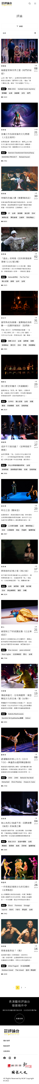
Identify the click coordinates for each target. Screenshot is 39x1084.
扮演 (25, 469)
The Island (19, 970)
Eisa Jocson (12, 650)
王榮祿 (24, 846)
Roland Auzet (24, 157)
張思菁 (3, 819)
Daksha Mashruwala (15, 714)
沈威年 (21, 217)
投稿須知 (6, 1051)
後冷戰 (28, 586)
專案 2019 (12, 341)
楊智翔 (3, 442)
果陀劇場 (14, 217)
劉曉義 (4, 93)
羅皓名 (3, 382)
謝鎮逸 (3, 66)
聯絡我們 (6, 1046)
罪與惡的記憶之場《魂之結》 (15, 570)
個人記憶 (5, 281)
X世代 (11, 909)
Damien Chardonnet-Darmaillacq (21, 153)
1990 (16, 778)
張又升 (3, 318)
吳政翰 (3, 194)
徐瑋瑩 (3, 691)
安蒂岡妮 (5, 469)
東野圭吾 (5, 217)
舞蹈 (3, 341)
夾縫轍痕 (10, 405)
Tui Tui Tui (24, 277)
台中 (17, 281)
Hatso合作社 (13, 277)
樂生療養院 (11, 590)
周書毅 (4, 846)
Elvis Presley (17, 782)
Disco (10, 905)
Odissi (27, 718)
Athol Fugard (13, 966)
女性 (23, 93)
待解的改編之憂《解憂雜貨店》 (16, 197)
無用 (17, 846)
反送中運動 (22, 841)
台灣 (10, 93)
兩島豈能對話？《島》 (12, 950)
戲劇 (3, 89)
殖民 (19, 590)
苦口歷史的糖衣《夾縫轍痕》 (15, 385)
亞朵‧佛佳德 (31, 970)
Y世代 (18, 909)
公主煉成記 (17, 654)
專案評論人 (30, 526)
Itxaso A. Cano (29, 782)
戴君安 (3, 755)
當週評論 (32, 530)
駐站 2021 (12, 89)
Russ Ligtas (6, 654)
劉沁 (3, 627)
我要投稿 (19, 1018)
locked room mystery (26, 89)
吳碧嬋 (16, 93)
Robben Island (7, 970)
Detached (5, 782)
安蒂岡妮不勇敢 (16, 469)
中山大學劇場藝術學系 (16, 465)
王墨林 (24, 530)
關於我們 (6, 1040)
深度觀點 (32, 345)
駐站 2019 (12, 841)
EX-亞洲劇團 (25, 966)
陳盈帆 (3, 882)
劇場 (12, 281)
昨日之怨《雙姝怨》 (11, 510)
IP (9, 213)
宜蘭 (22, 586)
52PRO (10, 401)
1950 (10, 778)
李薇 (24, 345)
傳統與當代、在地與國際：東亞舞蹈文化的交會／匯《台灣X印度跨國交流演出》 (16, 698)
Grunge (27, 905)
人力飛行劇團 (13, 526)
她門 (28, 93)
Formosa (18, 905)
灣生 (17, 530)
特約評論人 (30, 217)
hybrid (4, 909)
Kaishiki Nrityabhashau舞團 (12, 718)
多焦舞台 (5, 345)
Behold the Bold (26, 778)
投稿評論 (25, 405)
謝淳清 (3, 506)
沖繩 (24, 590)
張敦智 (3, 130)
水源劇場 (10, 530)
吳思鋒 (3, 254)
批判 (17, 405)
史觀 (31, 401)
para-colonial (25, 650)
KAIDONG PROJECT (9, 157)
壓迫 (3, 405)
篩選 (21, 26)
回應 (32, 341)
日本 (33, 213)
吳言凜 (27, 213)
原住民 (24, 909)
